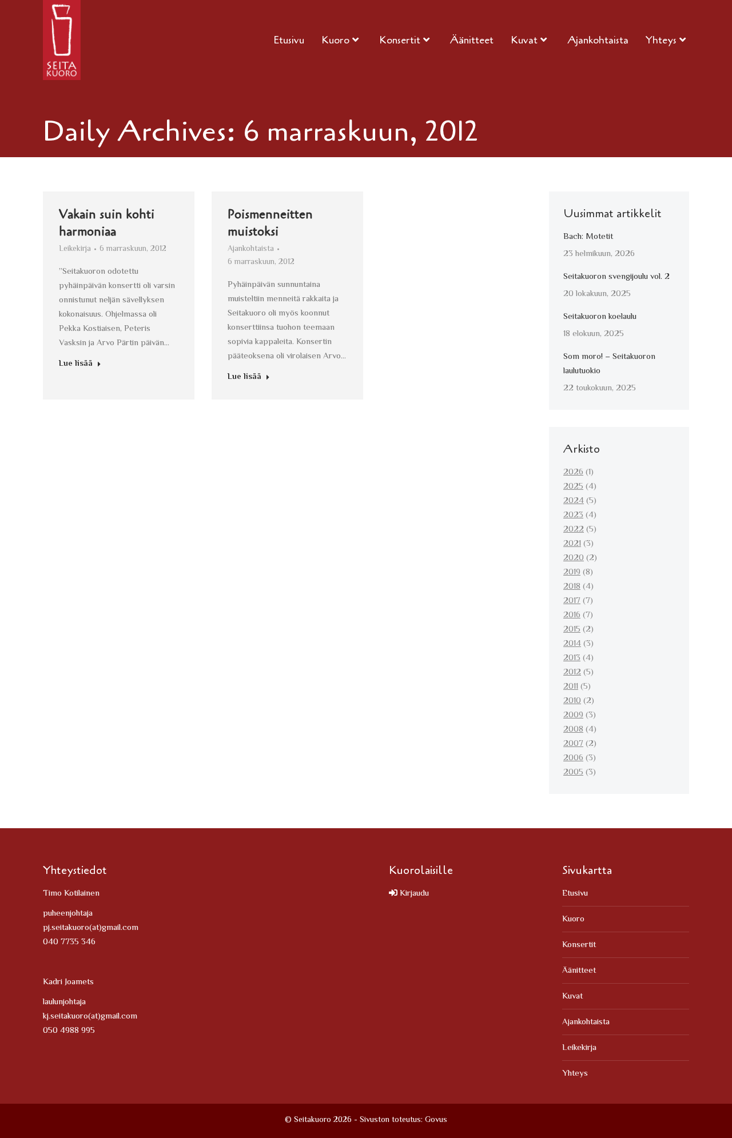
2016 (571, 615)
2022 (573, 529)
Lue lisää (76, 364)
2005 (573, 772)
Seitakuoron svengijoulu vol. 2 (616, 276)
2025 (573, 486)
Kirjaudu (413, 893)
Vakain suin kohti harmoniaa (106, 223)
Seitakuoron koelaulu (599, 317)
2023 (573, 515)
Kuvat (572, 996)
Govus (436, 1120)
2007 (573, 743)
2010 (572, 701)
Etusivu (575, 893)
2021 (572, 543)
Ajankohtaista (251, 249)
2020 (573, 558)
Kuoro (573, 919)
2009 (573, 715)
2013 (571, 658)
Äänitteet (579, 970)
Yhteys (575, 1073)
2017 (571, 601)
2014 (572, 643)
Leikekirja (75, 249)
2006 (573, 758)
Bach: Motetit (588, 236)
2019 (571, 572)
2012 (572, 672)
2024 (573, 501)
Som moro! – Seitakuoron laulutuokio (609, 364)
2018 (571, 586)
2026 (573, 472)
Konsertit (579, 945)
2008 (573, 729)
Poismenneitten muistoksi (270, 223)
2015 (571, 629)
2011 (570, 686)
